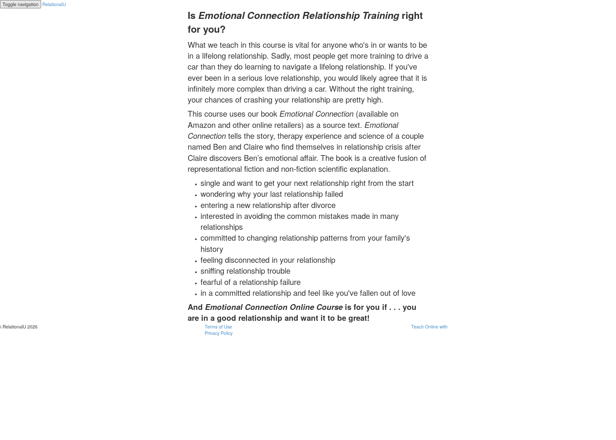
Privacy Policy (219, 333)
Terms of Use (218, 326)
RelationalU (54, 4)
